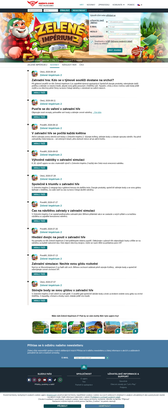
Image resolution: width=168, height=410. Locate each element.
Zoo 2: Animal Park (76, 327)
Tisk (84, 382)
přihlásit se (111, 15)
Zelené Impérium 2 (37, 65)
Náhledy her (69, 65)
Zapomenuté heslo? (96, 10)
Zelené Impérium (40, 327)
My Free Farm (94, 327)
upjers (40, 3)
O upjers (84, 379)
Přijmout (62, 406)
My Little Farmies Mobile (130, 327)
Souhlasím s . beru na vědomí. (113, 42)
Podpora (123, 387)
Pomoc (131, 5)
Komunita (117, 5)
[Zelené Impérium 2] (84, 37)
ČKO (81, 65)
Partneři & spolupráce (84, 385)
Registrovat (79, 10)
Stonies (112, 327)
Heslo (93, 32)
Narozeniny (96, 37)
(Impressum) (51, 395)
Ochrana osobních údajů (121, 41)
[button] (84, 367)
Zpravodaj (103, 5)
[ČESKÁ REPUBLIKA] (140, 5)
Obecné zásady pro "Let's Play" (123, 384)
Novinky (91, 5)
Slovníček (123, 381)
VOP (108, 41)
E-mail (93, 27)
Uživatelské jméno (97, 22)
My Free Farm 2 (58, 327)
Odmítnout (105, 406)
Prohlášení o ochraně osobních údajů (105, 397)
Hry (82, 5)
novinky (54, 65)
